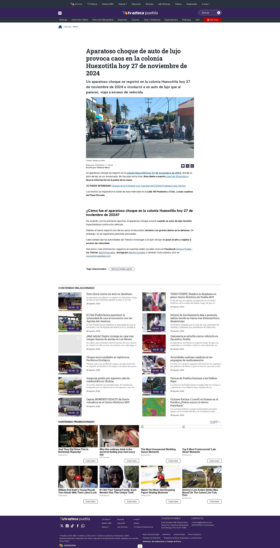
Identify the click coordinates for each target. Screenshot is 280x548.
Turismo (135, 20)
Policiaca (186, 20)
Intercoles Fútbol (80, 20)
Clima (198, 20)
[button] (140, 546)
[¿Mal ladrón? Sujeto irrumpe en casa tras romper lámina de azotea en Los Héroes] (70, 344)
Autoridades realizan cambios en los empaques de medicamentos (191, 359)
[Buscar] (218, 12)
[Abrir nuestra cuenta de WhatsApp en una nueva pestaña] (83, 526)
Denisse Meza (103, 168)
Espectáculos (171, 20)
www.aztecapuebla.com (98, 256)
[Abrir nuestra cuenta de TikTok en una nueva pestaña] (72, 526)
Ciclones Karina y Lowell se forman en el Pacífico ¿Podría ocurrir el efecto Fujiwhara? (194, 402)
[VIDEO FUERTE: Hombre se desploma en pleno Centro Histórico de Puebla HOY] (154, 301)
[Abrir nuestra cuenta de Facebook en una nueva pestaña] (77, 526)
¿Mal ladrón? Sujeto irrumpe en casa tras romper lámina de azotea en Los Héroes (109, 338)
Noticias (149, 4)
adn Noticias (164, 4)
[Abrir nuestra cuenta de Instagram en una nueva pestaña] (67, 526)
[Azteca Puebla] (140, 13)
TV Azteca (92, 4)
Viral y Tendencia (152, 20)
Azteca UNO (108, 4)
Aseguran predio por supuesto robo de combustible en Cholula (108, 380)
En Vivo (214, 19)
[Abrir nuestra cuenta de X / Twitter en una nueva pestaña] (62, 526)
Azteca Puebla (184, 249)
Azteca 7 (123, 4)
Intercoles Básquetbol (102, 20)
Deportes (136, 4)
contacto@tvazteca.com (201, 522)
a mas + (206, 4)
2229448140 (196, 525)
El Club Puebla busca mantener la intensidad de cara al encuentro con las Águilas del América (109, 318)
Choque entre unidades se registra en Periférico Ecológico (107, 359)
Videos (178, 4)
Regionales (192, 4)
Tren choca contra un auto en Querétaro (109, 293)
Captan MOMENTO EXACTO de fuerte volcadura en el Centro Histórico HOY (108, 401)
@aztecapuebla (107, 252)
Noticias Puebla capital (121, 269)
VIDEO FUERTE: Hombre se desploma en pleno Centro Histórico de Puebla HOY (193, 295)
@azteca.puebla (137, 252)
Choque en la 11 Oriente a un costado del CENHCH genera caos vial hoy (149, 185)
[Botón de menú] (60, 13)
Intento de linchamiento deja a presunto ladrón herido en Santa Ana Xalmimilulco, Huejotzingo (195, 318)
